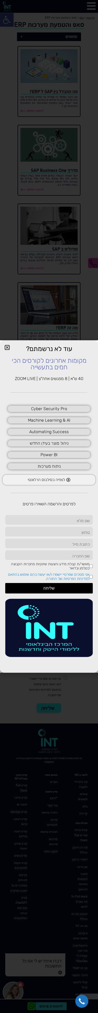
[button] (81, 1001)
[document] (49, 506)
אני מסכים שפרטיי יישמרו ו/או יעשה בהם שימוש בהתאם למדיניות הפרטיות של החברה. (48, 576)
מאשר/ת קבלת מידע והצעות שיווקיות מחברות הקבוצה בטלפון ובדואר (50, 566)
